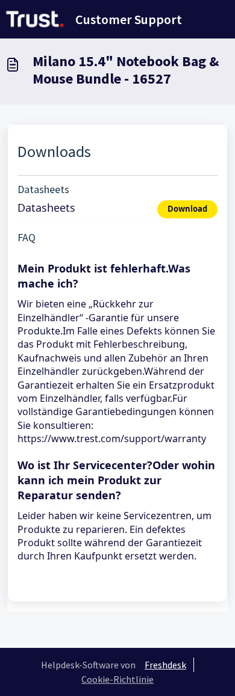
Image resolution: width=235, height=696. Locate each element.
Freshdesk (165, 665)
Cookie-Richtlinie (117, 679)
